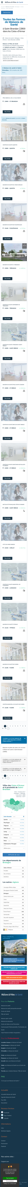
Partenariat (4, 1143)
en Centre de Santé (8, 1048)
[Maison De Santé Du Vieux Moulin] (14, 172)
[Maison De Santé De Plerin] (14, 652)
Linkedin (6, 1118)
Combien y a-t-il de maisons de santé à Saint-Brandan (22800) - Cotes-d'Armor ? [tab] (12, 740)
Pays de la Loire (14, 923)
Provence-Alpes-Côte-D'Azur (14, 926)
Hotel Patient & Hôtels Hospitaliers (10, 1032)
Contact (3, 1140)
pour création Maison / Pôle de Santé (13, 1071)
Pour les (7, 1001)
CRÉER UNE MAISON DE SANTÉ (14, 977)
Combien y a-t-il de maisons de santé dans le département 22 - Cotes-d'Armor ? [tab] (12, 761)
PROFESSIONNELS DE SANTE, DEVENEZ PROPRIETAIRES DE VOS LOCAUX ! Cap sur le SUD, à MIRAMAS (14, 960)
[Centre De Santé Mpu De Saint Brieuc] (14, 412)
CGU (2, 1128)
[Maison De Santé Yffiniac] (14, 612)
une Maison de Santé (8, 1055)
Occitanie (14, 920)
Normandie (14, 914)
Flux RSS (3, 1100)
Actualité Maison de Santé (8, 1094)
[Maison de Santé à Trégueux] (14, 252)
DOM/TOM (14, 902)
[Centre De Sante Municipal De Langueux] (14, 572)
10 (2, 728)
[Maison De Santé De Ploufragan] (14, 212)
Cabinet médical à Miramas (10, 955)
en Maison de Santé (11, 1042)
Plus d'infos (7, 111)
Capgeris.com (5, 1161)
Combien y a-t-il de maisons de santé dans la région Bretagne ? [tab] (12, 769)
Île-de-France (14, 911)
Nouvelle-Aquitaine (14, 917)
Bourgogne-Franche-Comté (14, 890)
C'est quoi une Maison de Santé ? (10, 1080)
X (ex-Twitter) (7, 1115)
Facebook (6, 1112)
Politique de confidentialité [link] (10, 1183)
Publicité (3, 1146)
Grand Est (14, 905)
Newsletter (4, 1103)
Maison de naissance (7, 1021)
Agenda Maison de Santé (8, 1097)
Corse (13, 899)
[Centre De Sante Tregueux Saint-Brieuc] (14, 332)
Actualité (4, 1090)
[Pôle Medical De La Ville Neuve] (14, 85)
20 (5, 728)
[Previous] (2, 726)
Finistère (14, 870)
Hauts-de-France (14, 908)
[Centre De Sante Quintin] (14, 132)
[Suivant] (8, 728)
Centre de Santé (5, 1011)
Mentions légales (6, 1131)
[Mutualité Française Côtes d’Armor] (14, 492)
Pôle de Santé (5, 1014)
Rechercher (7, 12)
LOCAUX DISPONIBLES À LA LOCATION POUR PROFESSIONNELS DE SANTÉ (14, 972)
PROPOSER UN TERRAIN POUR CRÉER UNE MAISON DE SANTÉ (14, 982)
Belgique (15, 929)
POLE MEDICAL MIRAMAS (8, 937)
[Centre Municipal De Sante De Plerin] (14, 692)
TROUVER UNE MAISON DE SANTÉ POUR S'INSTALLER (14, 968)
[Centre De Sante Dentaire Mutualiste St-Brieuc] (14, 452)
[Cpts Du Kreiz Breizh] (14, 532)
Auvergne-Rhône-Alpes (14, 887)
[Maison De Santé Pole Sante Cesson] (14, 372)
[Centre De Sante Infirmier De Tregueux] (14, 292)
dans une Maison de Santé (10, 1061)
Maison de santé (5, 1005)
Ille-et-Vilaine (14, 873)
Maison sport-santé (6, 1018)
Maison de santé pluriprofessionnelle (11, 1008)
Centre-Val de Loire (14, 896)
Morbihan (14, 876)
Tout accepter (10, 1178)
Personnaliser (10, 1181)
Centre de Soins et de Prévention (10, 1024)
